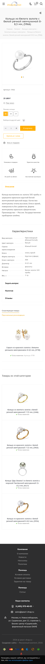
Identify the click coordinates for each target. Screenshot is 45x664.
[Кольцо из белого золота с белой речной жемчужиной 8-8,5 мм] (22, 61)
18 (11, 114)
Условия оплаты (22, 574)
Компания (23, 549)
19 (16, 114)
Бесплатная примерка (33, 177)
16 (5, 114)
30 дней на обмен (10, 177)
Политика (22, 564)
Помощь (22, 570)
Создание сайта (9, 643)
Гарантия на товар (22, 581)
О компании (22, 553)
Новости (22, 557)
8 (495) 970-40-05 (24, 606)
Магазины (22, 560)
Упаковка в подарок (11, 162)
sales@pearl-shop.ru (24, 612)
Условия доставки (22, 578)
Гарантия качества (33, 162)
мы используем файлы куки (20, 660)
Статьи (23, 592)
